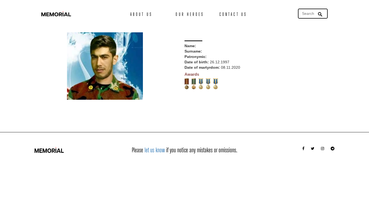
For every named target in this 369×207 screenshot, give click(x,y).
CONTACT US (233, 14)
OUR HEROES (190, 14)
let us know (155, 150)
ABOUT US (141, 14)
